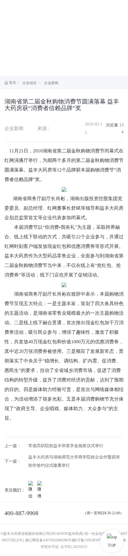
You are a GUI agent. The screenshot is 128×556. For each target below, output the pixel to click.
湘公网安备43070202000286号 (48, 540)
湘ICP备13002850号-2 (88, 540)
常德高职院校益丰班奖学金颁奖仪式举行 (65, 446)
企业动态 (29, 83)
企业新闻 (51, 83)
